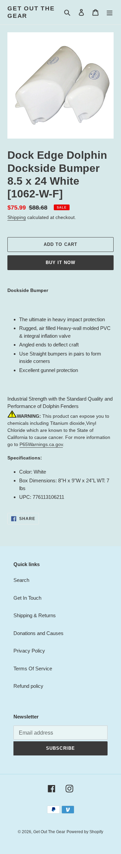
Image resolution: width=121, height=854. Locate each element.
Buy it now (60, 262)
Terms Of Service (32, 668)
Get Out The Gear (31, 12)
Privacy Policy (29, 651)
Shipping (16, 217)
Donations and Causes (38, 633)
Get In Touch (27, 598)
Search (21, 580)
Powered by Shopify (85, 831)
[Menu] (110, 12)
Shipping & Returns (34, 615)
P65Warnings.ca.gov (41, 444)
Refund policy (28, 686)
